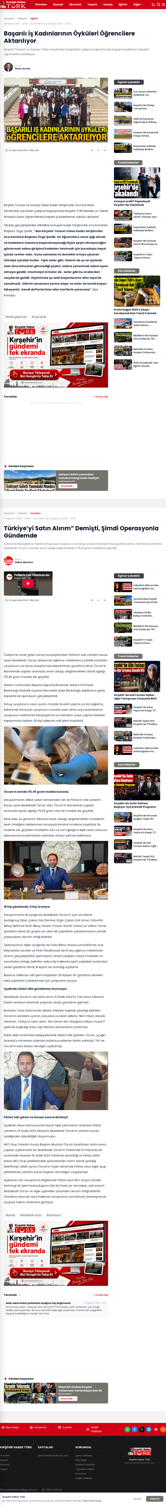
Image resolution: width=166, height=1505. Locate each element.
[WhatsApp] (127, 1429)
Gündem (41, 4)
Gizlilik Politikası (96, 1429)
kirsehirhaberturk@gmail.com (20, 1489)
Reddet (137, 1498)
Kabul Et (155, 1498)
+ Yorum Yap (101, 396)
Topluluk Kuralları (85, 1469)
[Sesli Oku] (92, 150)
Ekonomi (75, 4)
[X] (142, 1429)
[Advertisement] (56, 179)
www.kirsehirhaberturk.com (53, 1455)
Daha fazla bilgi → (93, 1500)
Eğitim (123, 4)
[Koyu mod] (153, 4)
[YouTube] (156, 1429)
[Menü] (164, 4)
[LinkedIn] (149, 1429)
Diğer (137, 4)
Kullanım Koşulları (85, 1464)
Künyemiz (40, 1427)
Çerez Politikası (84, 1455)
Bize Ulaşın (12, 1427)
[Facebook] (134, 1429)
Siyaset (58, 4)
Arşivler (67, 1427)
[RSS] (163, 1429)
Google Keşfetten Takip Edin (24, 150)
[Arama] (158, 4)
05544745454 (54, 1489)
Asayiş (108, 4)
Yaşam (92, 4)
